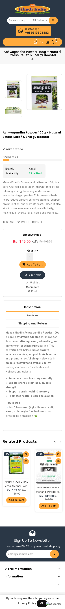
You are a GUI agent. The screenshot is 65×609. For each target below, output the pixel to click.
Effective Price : (32, 234)
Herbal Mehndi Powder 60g (20, 486)
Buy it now (35, 274)
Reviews (33, 315)
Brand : (9, 168)
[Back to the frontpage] (32, 59)
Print (34, 291)
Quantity (32, 250)
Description (32, 307)
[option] (13, 89)
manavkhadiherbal (16, 482)
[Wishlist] (42, 43)
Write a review (14, 149)
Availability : (12, 173)
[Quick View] (26, 461)
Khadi (32, 168)
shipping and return (32, 323)
